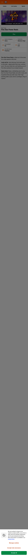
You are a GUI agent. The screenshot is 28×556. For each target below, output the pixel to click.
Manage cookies (14, 543)
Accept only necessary (14, 548)
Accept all (14, 553)
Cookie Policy (11, 539)
